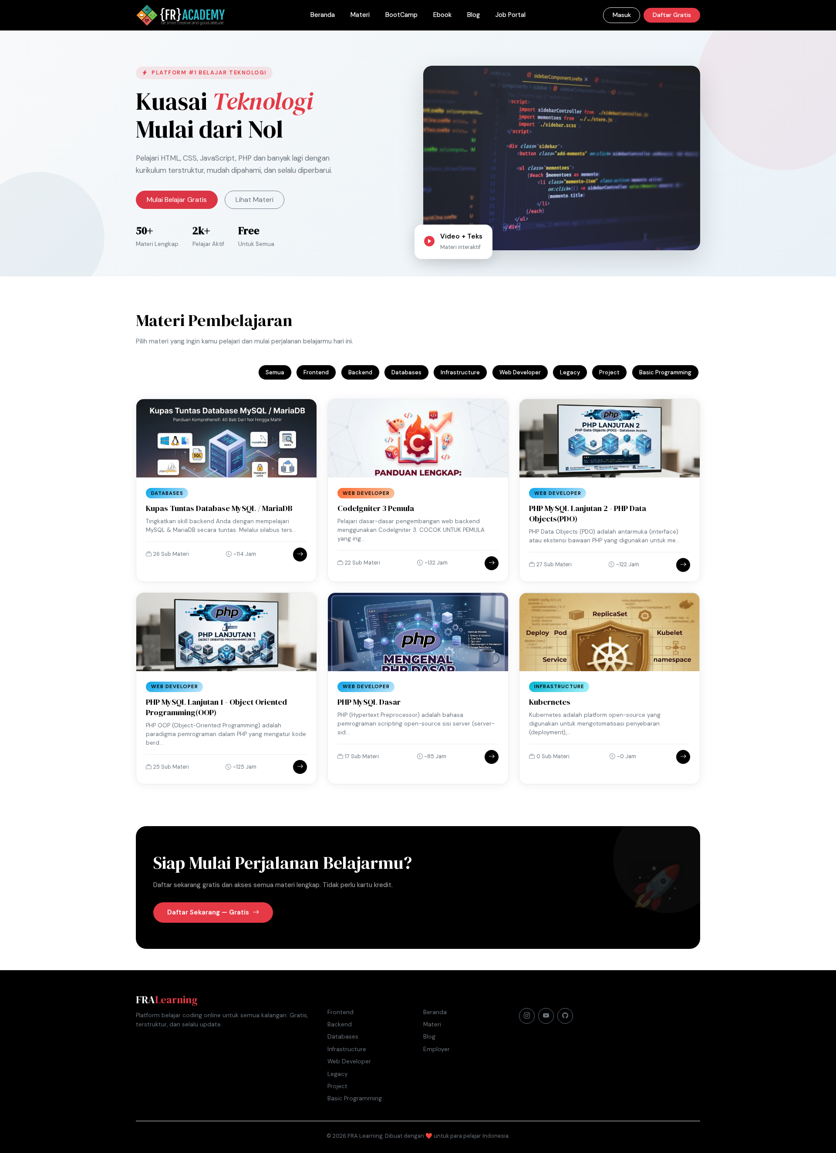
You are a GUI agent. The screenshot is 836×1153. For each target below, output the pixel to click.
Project (609, 372)
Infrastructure (460, 372)
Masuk (622, 15)
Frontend (316, 372)
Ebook (442, 15)
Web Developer (520, 372)
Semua (275, 372)
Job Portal (511, 15)
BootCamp (401, 15)
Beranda (322, 15)
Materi (360, 15)
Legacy (570, 372)
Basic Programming (665, 372)
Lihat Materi (254, 199)
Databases (406, 372)
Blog (473, 15)
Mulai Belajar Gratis (177, 199)
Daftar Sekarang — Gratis (209, 912)
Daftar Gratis (672, 15)
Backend (360, 372)
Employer (436, 1049)
